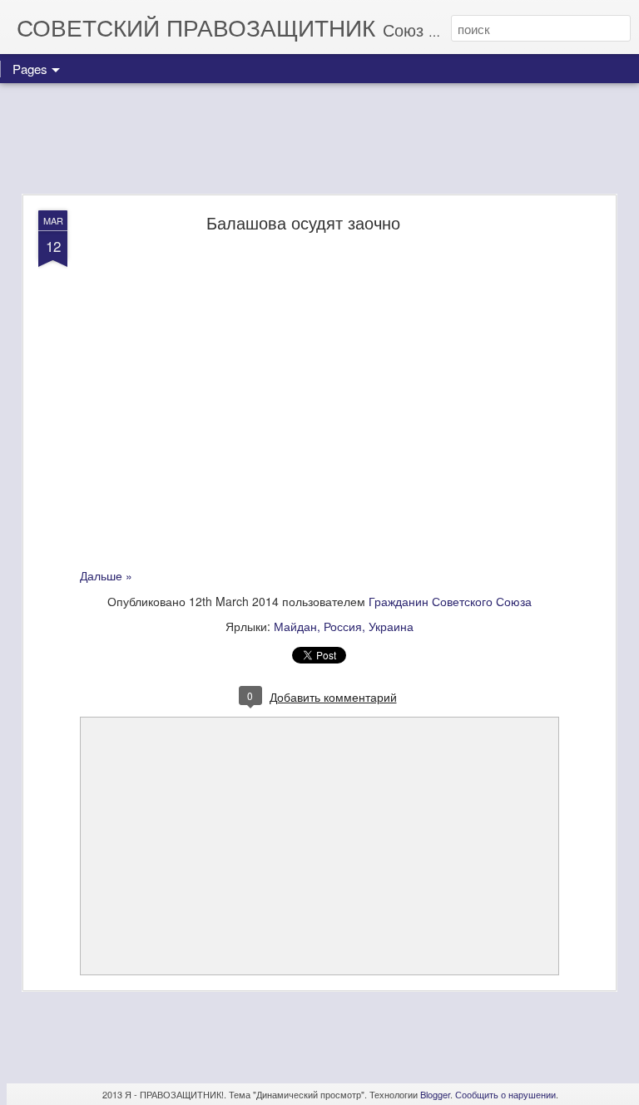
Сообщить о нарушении (505, 1094)
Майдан (295, 626)
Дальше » (106, 575)
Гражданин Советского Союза (450, 601)
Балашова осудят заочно (303, 222)
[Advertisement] (319, 139)
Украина (391, 626)
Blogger (435, 1094)
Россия (343, 626)
